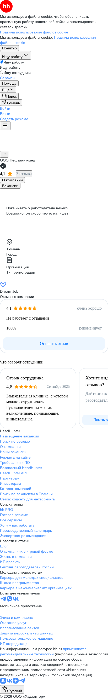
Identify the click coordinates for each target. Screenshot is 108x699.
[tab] (12, 180)
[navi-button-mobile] (5, 126)
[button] (5, 108)
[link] (9, 96)
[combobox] (12, 689)
